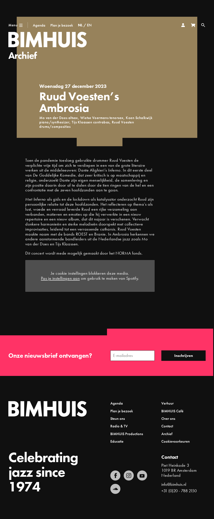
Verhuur (167, 403)
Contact (167, 426)
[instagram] (129, 475)
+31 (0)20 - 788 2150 (179, 490)
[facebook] (115, 475)
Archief (22, 55)
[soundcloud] (115, 489)
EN (89, 25)
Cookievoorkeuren (175, 441)
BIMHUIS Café (172, 411)
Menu (13, 25)
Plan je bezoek (61, 25)
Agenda (39, 25)
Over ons (168, 418)
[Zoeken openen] (203, 25)
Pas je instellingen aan (60, 278)
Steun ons (117, 418)
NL (80, 25)
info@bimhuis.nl (173, 484)
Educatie (117, 441)
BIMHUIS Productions (126, 433)
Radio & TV (119, 426)
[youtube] (142, 475)
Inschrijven (183, 355)
